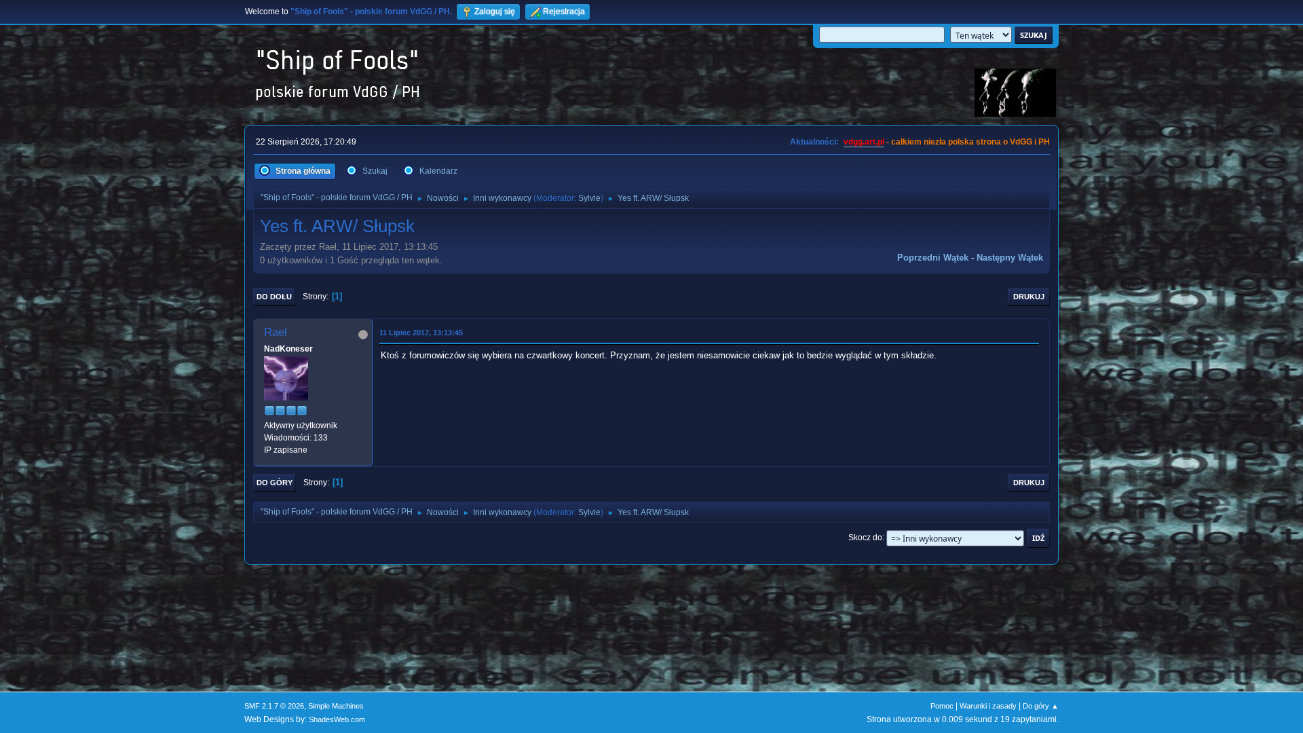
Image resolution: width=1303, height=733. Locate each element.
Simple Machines (336, 706)
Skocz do (865, 537)
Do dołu (274, 297)
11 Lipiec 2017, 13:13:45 (421, 332)
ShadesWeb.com (337, 719)
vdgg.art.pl (864, 142)
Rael (275, 332)
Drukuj (1028, 297)
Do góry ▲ (1041, 706)
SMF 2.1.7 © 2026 (274, 706)
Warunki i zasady (988, 706)
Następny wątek (1010, 257)
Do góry (274, 482)
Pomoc (941, 706)
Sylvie (589, 198)
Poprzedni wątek (932, 257)
